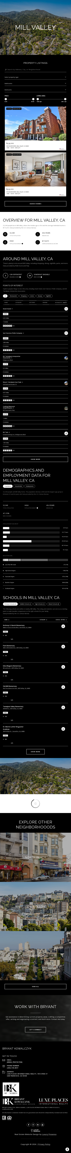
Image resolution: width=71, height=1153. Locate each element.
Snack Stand (7, 309)
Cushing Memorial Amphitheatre (9, 407)
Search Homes (35, 204)
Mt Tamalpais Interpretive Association (11, 357)
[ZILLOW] (42, 1125)
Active (33, 296)
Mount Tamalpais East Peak (12, 382)
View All (35, 986)
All (6, 296)
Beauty (41, 296)
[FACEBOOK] (28, 1125)
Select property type (11, 77)
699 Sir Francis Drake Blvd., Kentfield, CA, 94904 (17, 627)
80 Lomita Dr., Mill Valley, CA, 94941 (13, 668)
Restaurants (14, 296)
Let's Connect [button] (35, 1029)
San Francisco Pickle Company (12, 333)
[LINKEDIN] (38, 1125)
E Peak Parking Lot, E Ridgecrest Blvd (14, 434)
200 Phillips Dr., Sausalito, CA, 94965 (13, 731)
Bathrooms (8, 83)
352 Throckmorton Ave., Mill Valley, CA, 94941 (16, 688)
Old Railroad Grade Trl (10, 384)
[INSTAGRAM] (33, 1125)
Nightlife (49, 296)
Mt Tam (5, 432)
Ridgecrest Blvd (8, 360)
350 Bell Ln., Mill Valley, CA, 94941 (12, 708)
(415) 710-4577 (12, 1068)
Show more (35, 459)
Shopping (24, 296)
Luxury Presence (49, 1134)
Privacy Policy (44, 1144)
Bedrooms (8, 90)
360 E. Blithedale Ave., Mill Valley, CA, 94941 (16, 648)
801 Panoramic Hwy (9, 410)
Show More (35, 752)
